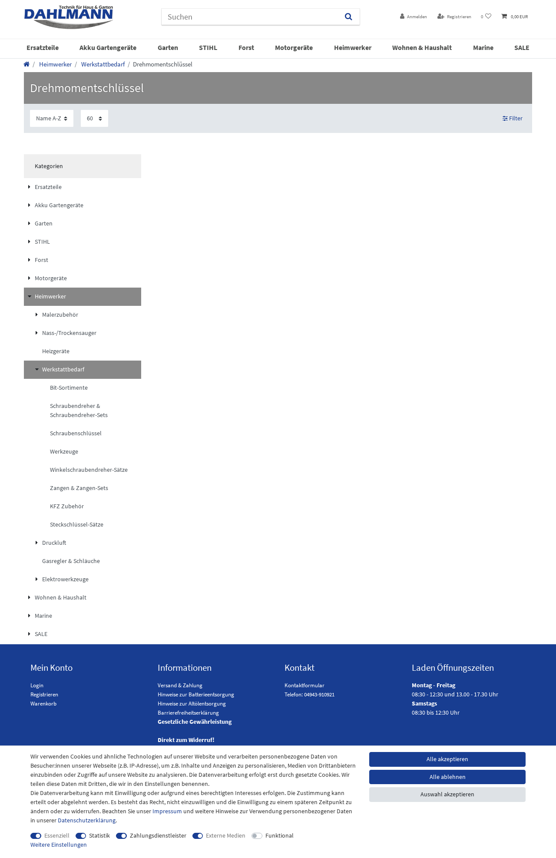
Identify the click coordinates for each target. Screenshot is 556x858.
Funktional (279, 835)
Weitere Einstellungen (58, 844)
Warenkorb (43, 703)
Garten (168, 47)
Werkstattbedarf (102, 64)
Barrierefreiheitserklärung (188, 712)
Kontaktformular (304, 685)
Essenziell (57, 835)
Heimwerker (352, 47)
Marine (483, 47)
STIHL (208, 47)
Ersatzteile (42, 47)
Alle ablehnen (448, 777)
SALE (522, 47)
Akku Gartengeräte (107, 47)
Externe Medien (225, 835)
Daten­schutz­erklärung (87, 820)
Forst (246, 47)
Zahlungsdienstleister (158, 835)
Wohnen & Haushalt (422, 47)
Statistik (99, 835)
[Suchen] (349, 17)
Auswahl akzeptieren (447, 794)
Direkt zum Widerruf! (186, 740)
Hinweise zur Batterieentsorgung (196, 694)
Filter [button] (516, 118)
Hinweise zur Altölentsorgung (192, 703)
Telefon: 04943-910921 (309, 694)
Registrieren (44, 694)
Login (36, 685)
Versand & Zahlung (180, 685)
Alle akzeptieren (447, 759)
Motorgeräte (294, 47)
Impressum (167, 811)
